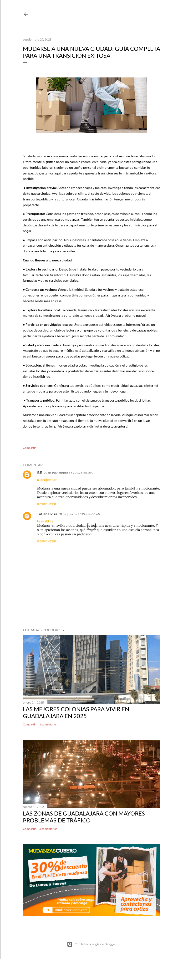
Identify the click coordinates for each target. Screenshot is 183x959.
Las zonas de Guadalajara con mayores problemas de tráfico (84, 817)
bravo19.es (45, 521)
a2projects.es (47, 480)
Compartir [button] (29, 447)
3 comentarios (48, 829)
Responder (46, 504)
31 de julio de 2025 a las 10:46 (79, 514)
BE (39, 472)
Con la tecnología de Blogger (95, 944)
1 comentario (47, 724)
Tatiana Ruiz (47, 514)
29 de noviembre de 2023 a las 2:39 (68, 472)
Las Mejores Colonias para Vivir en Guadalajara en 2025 (76, 712)
